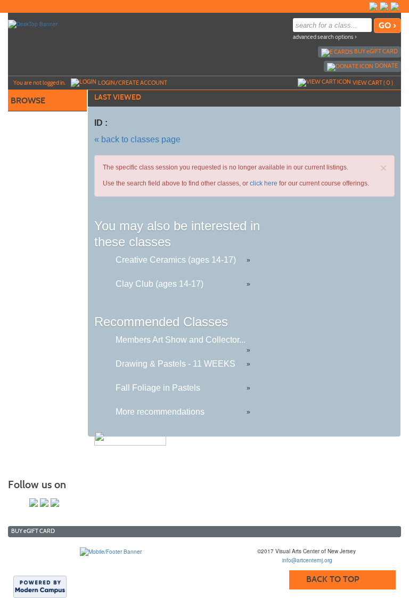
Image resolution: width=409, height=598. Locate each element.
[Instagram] (394, 6)
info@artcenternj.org (307, 560)
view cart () (373, 82)
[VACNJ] (362, 6)
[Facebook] (373, 6)
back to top (332, 579)
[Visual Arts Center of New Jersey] (111, 551)
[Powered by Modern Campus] (40, 585)
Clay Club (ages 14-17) (159, 283)
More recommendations (160, 411)
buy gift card (376, 51)
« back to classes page (137, 139)
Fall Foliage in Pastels (158, 387)
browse (28, 100)
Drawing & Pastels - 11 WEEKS (175, 363)
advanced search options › (325, 37)
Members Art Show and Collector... (181, 339)
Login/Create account (132, 82)
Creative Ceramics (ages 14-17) (176, 259)
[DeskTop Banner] (33, 23)
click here (263, 183)
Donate (386, 65)
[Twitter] (384, 6)
